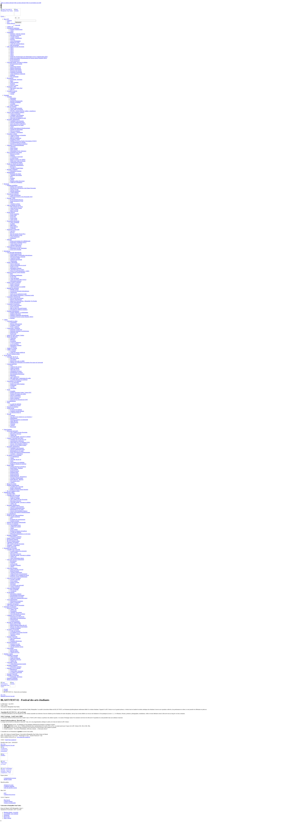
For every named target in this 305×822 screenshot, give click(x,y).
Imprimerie (13, 584)
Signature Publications (15, 245)
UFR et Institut (14, 552)
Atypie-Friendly (14, 469)
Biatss (11, 81)
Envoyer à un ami (10, 696)
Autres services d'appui (16, 208)
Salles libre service (14, 369)
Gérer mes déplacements (13, 588)
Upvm (2, 16)
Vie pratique (13, 359)
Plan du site (7, 816)
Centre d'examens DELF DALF (18, 279)
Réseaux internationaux (16, 299)
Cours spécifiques (14, 278)
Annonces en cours (15, 644)
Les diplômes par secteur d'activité (18, 632)
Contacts (12, 482)
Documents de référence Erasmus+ (19, 309)
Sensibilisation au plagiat (16, 372)
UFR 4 (12, 52)
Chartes (12, 179)
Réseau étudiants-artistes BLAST (18, 625)
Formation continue (15, 634)
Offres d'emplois (14, 82)
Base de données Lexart (16, 235)
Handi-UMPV (10, 465)
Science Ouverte (14, 189)
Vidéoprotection (14, 422)
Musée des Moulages (12, 336)
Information (13, 98)
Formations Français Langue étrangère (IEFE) (21, 316)
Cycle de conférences (15, 342)
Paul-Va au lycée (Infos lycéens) (18, 445)
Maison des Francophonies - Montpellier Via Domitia (23, 301)
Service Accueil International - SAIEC (19, 271)
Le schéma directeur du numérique (18, 379)
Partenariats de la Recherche (17, 616)
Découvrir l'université (12, 431)
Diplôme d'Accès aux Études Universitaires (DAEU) (23, 141)
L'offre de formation (15, 631)
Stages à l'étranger (14, 285)
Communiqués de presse (10, 778)
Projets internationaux (15, 302)
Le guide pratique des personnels (18, 551)
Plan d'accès (7, 800)
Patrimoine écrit (14, 332)
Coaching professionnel (16, 572)
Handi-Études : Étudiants (16, 468)
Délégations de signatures (16, 601)
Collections (13, 338)
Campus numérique (12, 364)
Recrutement (10, 78)
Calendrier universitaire (16, 175)
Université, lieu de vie (12, 356)
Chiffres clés (10, 26)
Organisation (10, 32)
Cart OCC (12, 231)
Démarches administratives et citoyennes (20, 534)
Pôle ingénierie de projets (16, 206)
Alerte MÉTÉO (14, 421)
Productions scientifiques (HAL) (18, 242)
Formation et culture (15, 325)
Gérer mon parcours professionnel (15, 559)
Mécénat (12, 639)
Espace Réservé (11, 23)
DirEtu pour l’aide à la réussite (17, 161)
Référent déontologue (15, 68)
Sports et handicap (14, 398)
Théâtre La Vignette (12, 348)
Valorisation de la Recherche (14, 246)
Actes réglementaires (15, 41)
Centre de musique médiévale (17, 352)
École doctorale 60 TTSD (16, 201)
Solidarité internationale (16, 259)
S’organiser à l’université (16, 156)
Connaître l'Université (12, 655)
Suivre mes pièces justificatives (18, 123)
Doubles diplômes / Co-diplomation (19, 312)
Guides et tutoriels (14, 368)
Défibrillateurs (13, 418)
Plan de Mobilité (14, 76)
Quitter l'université (11, 546)
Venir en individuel (15, 264)
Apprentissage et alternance (17, 441)
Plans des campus (14, 358)
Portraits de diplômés (15, 102)
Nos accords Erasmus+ (16, 305)
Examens (12, 178)
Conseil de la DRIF (15, 258)
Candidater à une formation (17, 115)
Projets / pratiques (14, 326)
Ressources (13, 166)
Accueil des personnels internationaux (19, 291)
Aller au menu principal (20, 2)
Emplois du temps (14, 521)
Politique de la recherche (16, 186)
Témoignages (13, 261)
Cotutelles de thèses (15, 204)
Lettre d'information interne (17, 558)
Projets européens (14, 214)
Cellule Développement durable (18, 664)
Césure (12, 126)
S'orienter (9, 96)
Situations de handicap (12, 406)
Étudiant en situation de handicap (18, 531)
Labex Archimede (14, 222)
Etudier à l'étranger (15, 284)
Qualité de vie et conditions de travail (19, 575)
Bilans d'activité (14, 211)
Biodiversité (13, 334)
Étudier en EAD (14, 266)
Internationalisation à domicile (17, 256)
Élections (12, 39)
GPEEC (12, 566)
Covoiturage (13, 591)
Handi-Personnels (14, 471)
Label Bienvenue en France (17, 269)
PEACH (12, 232)
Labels (12, 31)
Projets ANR (13, 215)
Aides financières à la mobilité (17, 286)
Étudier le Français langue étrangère (19, 489)
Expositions (13, 341)
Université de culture (12, 321)
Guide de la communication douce (18, 598)
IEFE (11, 274)
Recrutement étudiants (12, 539)
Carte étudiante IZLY (15, 525)
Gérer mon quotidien (12, 568)
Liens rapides (10, 648)
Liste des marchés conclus (16, 646)
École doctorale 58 (15, 59)
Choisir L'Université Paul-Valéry (15, 438)
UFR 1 (12, 48)
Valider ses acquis (14, 136)
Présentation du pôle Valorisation (18, 248)
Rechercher (18, 22)
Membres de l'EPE (15, 42)
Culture (6, 319)
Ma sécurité (13, 426)
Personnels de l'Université (10, 548)
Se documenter (10, 592)
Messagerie (13, 375)
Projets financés (11, 212)
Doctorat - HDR (11, 198)
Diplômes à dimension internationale (19, 315)
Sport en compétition (15, 395)
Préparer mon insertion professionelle (16, 522)
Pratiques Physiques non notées (18, 394)
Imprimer (3, 696)
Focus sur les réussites (15, 249)
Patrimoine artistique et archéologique (19, 331)
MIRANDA (13, 225)
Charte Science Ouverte (16, 244)
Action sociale (10, 408)
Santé (8, 402)
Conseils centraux (14, 36)
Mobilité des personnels (13, 288)
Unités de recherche (15, 658)
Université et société (12, 662)
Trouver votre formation (16, 108)
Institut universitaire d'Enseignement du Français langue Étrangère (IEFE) (28, 58)
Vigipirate (12, 424)
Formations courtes (15, 139)
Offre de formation (11, 106)
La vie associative (14, 382)
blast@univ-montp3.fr (10, 739)
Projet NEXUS (14, 226)
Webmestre (6, 815)
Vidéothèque (13, 346)
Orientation (13, 99)
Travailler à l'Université (13, 675)
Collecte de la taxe (14, 652)
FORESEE (13, 228)
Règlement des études (15, 174)
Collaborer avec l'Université (14, 615)
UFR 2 (12, 49)
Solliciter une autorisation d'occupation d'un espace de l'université (26, 362)
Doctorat (12, 318)
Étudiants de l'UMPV (9, 492)
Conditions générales (15, 645)
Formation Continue (12, 133)
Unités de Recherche (15, 195)
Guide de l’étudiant (15, 498)
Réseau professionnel (12, 679)
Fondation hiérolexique (16, 641)
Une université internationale (14, 252)
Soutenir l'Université (12, 636)
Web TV (12, 89)
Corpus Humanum (14, 236)
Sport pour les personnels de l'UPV (19, 399)
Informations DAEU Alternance (18, 151)
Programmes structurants (13, 221)
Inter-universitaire (14, 45)
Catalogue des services (16, 366)
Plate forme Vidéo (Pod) (16, 88)
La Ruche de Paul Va (15, 412)
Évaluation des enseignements (17, 519)
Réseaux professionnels (16, 324)
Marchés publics (14, 651)
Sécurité (9, 414)
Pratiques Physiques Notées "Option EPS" (20, 392)
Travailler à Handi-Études (16, 168)
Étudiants (12, 83)
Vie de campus (7, 355)
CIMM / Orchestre (11, 349)
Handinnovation (14, 472)
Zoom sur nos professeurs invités (18, 294)
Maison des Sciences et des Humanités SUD (21, 196)
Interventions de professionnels (18, 618)
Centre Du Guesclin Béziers (17, 43)
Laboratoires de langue (16, 371)
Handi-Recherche (14, 475)
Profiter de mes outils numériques (15, 515)
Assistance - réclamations (16, 132)
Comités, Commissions (16, 38)
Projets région (13, 218)
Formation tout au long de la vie (18, 439)
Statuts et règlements (15, 602)
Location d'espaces (15, 621)
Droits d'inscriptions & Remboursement (20, 128)
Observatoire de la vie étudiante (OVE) (20, 442)
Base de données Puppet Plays (17, 234)
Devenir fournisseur (12, 642)
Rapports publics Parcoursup (17, 181)
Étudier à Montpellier (15, 488)
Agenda (12, 93)
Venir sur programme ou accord (18, 265)
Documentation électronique (17, 374)
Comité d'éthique (14, 192)
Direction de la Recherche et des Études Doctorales (23, 188)
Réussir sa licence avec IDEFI (17, 159)
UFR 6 (12, 55)
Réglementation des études (17, 596)
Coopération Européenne (13, 304)
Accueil (6, 689)
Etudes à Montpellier (12, 262)
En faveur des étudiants (16, 409)
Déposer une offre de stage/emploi (18, 626)
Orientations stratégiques (13, 28)
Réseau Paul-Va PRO (15, 624)
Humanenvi (13, 238)
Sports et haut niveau (15, 396)
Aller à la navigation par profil (33, 2)
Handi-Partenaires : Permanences (18, 476)
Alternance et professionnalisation (15, 145)
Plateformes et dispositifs (13, 229)
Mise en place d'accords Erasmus (18, 308)
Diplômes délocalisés (15, 314)
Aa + (2, 694)
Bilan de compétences (15, 138)
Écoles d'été (13, 276)
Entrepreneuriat (14, 619)
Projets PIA (13, 216)
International (7, 251)
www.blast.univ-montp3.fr (23, 737)
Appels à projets (14, 209)
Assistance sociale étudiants (17, 411)
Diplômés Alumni (8, 654)
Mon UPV (6, 19)
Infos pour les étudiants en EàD (18, 118)
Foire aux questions (15, 131)
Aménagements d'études (16, 162)
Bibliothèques (13, 669)
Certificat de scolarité (15, 526)
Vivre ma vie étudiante (12, 523)
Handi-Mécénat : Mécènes (16, 479)
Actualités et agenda (12, 91)
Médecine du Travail (15, 405)
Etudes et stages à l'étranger (14, 282)
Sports (8, 389)
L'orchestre (13, 351)
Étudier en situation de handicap (15, 164)
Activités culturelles (15, 579)
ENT (8, 22)
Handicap (12, 75)
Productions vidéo (11, 86)
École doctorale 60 (15, 61)
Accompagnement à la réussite (17, 142)
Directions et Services (15, 35)
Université (17, 25)
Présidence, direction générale (17, 33)
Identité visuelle (8, 779)
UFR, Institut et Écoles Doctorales (15, 46)
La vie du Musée (14, 344)
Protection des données (16, 71)
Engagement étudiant (15, 66)
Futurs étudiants (8, 429)
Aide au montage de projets (14, 205)
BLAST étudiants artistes (13, 354)
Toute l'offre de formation (16, 109)
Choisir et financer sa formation (18, 135)
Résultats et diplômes (12, 169)
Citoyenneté (13, 388)
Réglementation (11, 172)
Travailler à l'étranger (15, 565)
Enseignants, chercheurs (16, 79)
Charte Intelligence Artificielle (17, 73)
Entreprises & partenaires (10, 606)
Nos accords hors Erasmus (16, 298)
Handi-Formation (14, 473)
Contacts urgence (8, 801)
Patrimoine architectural (16, 329)
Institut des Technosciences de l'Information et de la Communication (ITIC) (29, 56)
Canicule (12, 425)
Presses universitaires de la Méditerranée (20, 241)
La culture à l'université (16, 672)
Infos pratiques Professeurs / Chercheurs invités (22, 295)
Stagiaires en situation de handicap (18, 144)
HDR (11, 202)
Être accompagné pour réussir (14, 152)
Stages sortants (14, 149)
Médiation (12, 339)
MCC (11, 176)
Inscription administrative (16, 116)
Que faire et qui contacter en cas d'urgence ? (21, 416)
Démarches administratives (17, 165)
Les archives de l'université (17, 585)
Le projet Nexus (14, 158)
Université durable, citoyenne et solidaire (17, 62)
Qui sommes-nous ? (15, 481)
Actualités (12, 92)
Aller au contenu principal (7, 2)
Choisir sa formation (15, 113)
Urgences (9, 20)
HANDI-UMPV (11, 493)
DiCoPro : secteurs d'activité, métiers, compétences (23, 111)
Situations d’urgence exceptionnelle (19, 419)
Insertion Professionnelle (16, 101)
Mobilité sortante (14, 289)
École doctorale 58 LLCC (16, 199)
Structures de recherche (13, 194)
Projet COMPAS (14, 105)
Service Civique (14, 85)
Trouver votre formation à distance (15, 112)
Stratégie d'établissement (16, 29)
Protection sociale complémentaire (18, 576)
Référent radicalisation (15, 69)
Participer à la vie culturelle (14, 668)
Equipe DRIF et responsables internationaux (21, 255)
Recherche (6, 184)
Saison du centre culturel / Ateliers (15, 335)
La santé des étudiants (15, 404)
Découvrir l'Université (12, 608)
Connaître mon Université (16, 486)
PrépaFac (12, 155)
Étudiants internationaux (13, 485)
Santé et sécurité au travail (16, 569)
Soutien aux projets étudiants (17, 384)
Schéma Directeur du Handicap (18, 466)
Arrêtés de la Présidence (16, 182)
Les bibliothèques (11, 401)
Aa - (4, 694)
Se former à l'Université (13, 629)
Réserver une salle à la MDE (17, 361)
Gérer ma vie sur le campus (14, 578)
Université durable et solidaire (17, 614)
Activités (12, 386)
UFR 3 (12, 51)
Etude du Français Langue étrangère (16, 272)
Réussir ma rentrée (14, 154)
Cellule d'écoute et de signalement (18, 574)
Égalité (12, 65)
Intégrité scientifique (15, 191)
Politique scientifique (12, 185)
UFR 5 (12, 53)
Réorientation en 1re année (17, 125)
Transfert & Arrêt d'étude (16, 129)
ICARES (12, 224)
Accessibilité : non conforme (11, 813)
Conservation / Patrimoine (13, 328)
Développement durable (16, 63)
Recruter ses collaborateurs (13, 622)
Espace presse (13, 649)
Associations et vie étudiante (14, 381)
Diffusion (9, 239)
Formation (6, 95)
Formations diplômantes (16, 275)
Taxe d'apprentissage (15, 638)
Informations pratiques (15, 171)
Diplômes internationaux (13, 311)
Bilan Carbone (7, 818)
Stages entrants (14, 148)
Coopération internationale (13, 296)
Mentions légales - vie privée (11, 812)
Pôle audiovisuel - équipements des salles (20, 378)
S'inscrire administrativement (17, 122)
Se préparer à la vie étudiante (14, 455)
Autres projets (13, 219)
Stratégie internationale (16, 254)
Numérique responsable (16, 72)
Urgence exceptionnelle (10, 803)
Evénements (13, 385)
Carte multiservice (14, 376)
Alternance (13, 146)
